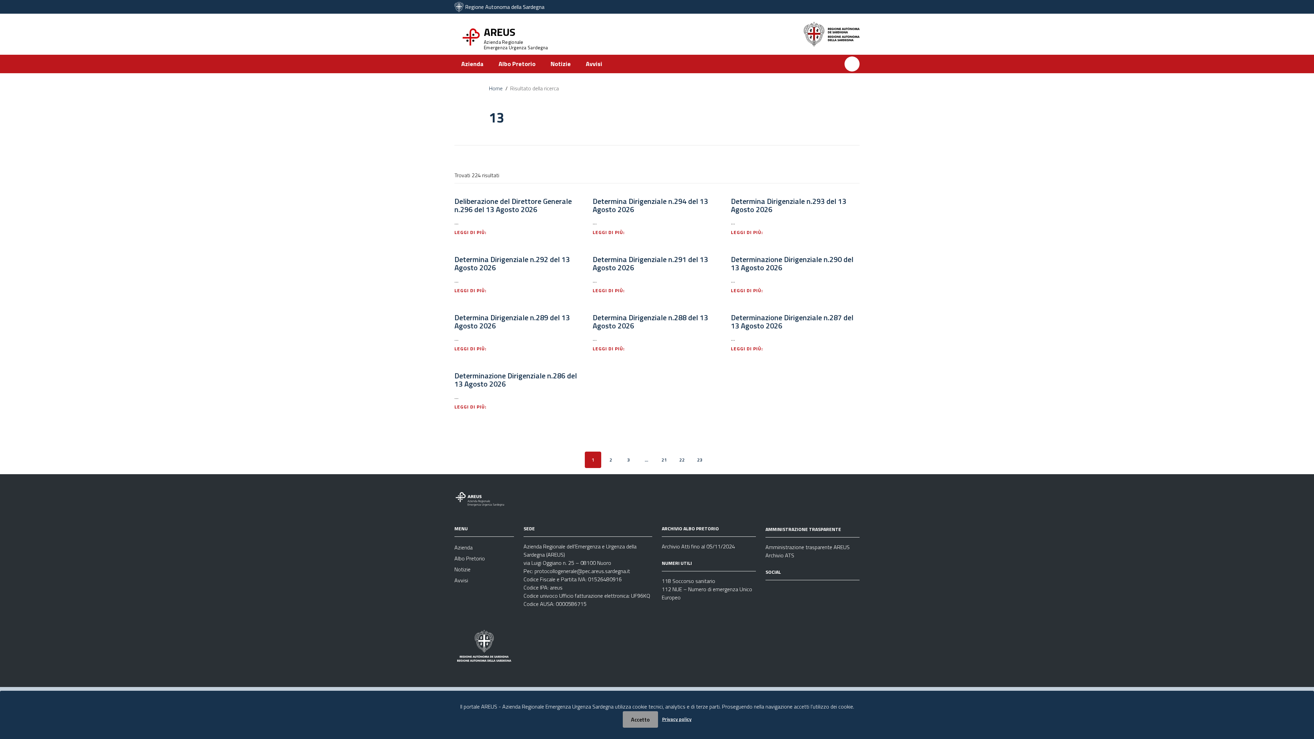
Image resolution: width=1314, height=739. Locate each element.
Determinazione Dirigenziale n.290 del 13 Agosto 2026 (792, 263)
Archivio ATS (779, 555)
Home (496, 88)
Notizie (561, 63)
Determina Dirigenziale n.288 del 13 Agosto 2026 (650, 322)
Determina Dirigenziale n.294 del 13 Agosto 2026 (650, 205)
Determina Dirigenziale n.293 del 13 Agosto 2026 (788, 205)
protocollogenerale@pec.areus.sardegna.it (582, 571)
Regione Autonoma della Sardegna (504, 7)
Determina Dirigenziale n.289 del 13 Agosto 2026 (512, 322)
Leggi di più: (471, 232)
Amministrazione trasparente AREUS (807, 547)
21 (664, 459)
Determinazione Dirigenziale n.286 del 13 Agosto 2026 (515, 380)
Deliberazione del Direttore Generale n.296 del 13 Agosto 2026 (513, 205)
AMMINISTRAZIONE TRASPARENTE (803, 529)
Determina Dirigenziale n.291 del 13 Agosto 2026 (650, 263)
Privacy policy (677, 719)
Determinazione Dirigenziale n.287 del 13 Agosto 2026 (792, 322)
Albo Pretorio (517, 63)
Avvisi (594, 63)
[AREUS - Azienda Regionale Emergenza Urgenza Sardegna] (459, 7)
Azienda (472, 63)
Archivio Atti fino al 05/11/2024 (698, 546)
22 (682, 459)
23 (700, 459)
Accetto (640, 719)
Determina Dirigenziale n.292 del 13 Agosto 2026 (512, 263)
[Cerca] (852, 64)
